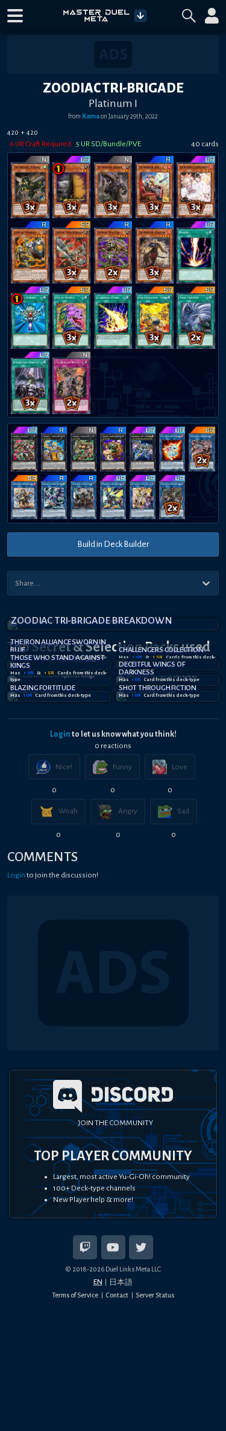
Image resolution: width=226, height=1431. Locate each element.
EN (97, 1282)
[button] (15, 15)
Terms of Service (75, 1295)
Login (60, 734)
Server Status (155, 1295)
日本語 (121, 1282)
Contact (116, 1295)
